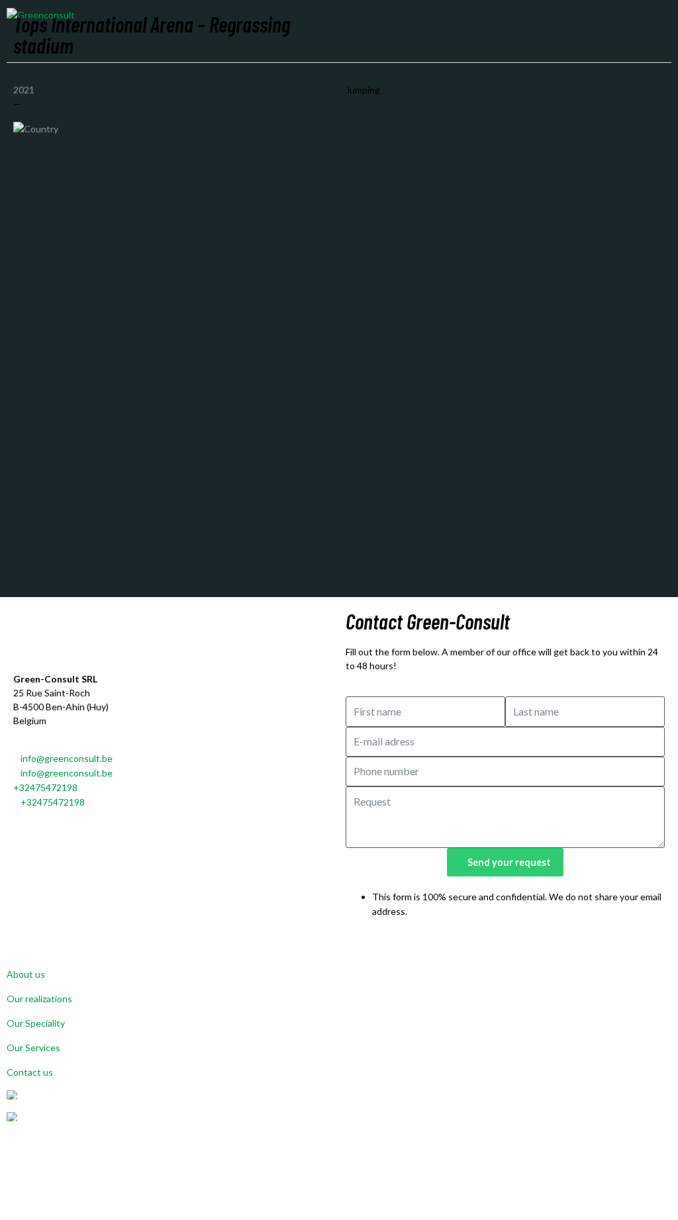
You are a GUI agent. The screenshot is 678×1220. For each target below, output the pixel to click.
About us (26, 974)
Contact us (30, 1072)
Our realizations (39, 998)
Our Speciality (36, 1023)
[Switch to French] (339, 1117)
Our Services (33, 1047)
